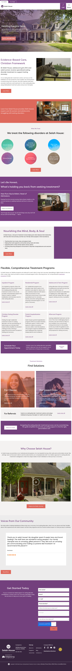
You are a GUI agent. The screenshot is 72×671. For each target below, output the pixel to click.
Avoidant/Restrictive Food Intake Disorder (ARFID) (31, 145)
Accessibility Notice (62, 664)
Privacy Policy (48, 664)
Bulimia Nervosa (7, 158)
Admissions (38, 648)
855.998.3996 (19, 651)
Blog (37, 650)
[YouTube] (51, 648)
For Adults (4, 2)
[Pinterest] (54, 648)
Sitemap (42, 664)
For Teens (12, 2)
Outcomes (31, 653)
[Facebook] (45, 648)
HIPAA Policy (54, 664)
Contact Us (39, 653)
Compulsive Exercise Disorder (30, 158)
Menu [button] (69, 7)
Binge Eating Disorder (54, 145)
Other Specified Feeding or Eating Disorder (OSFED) (53, 158)
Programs (31, 650)
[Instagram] (48, 648)
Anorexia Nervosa (7, 145)
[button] (54, 111)
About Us (31, 648)
